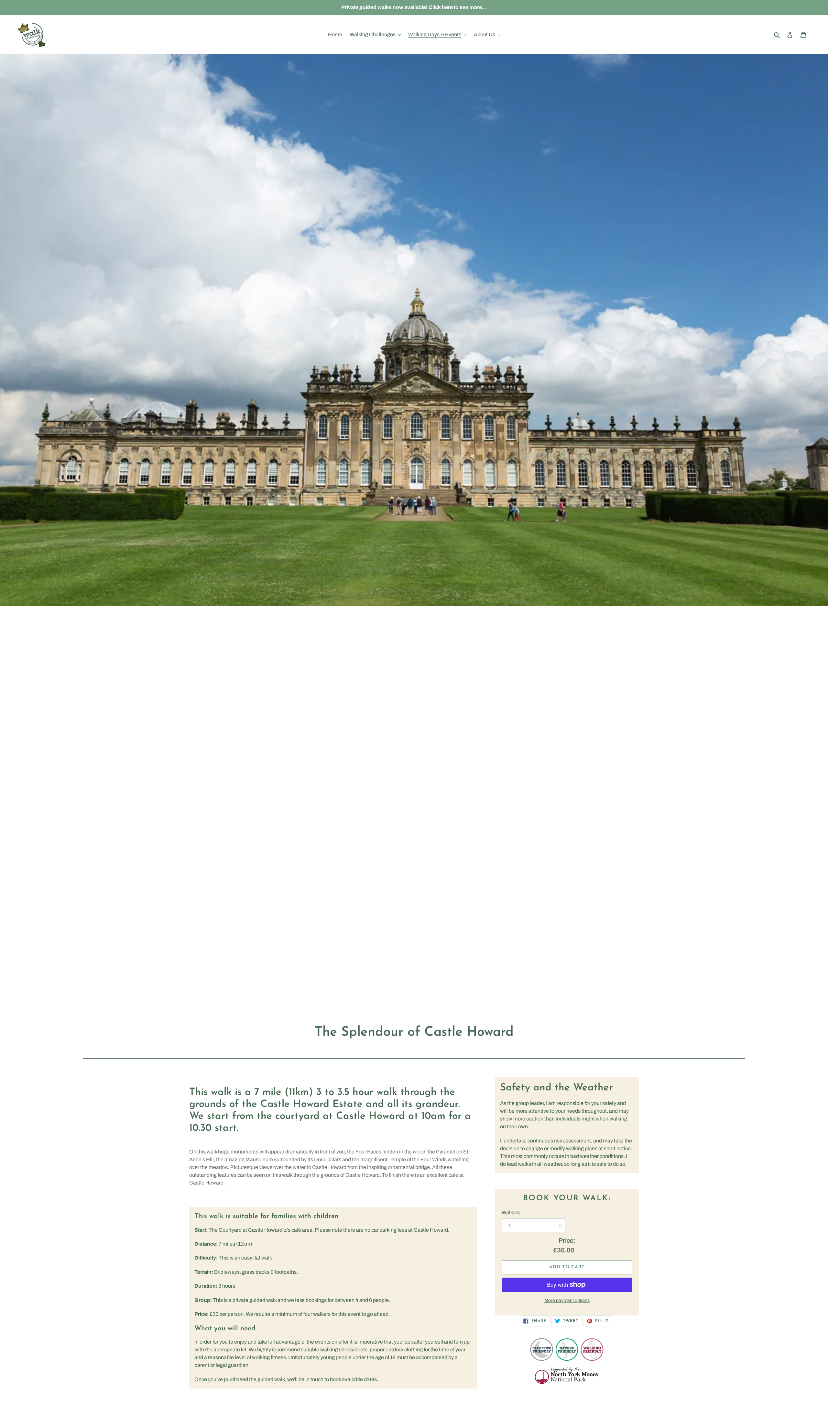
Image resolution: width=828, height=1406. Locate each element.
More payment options (567, 1300)
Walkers (511, 1212)
